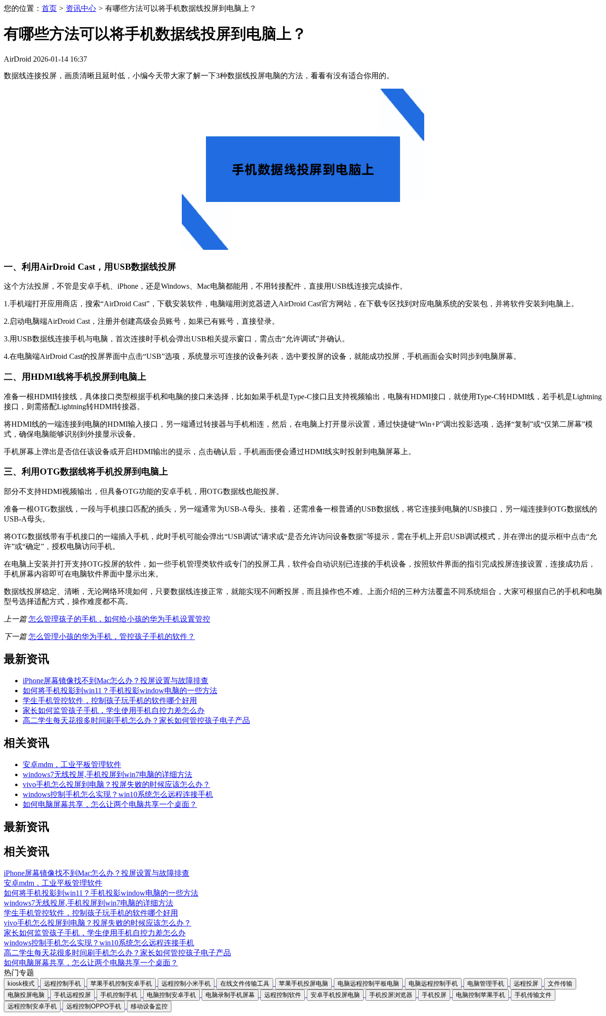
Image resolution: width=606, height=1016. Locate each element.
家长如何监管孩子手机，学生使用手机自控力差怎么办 (114, 710)
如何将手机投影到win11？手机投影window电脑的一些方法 (120, 690)
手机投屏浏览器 (390, 994)
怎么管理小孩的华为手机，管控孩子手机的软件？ (111, 636)
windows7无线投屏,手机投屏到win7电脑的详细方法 (107, 774)
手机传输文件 (533, 994)
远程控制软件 (282, 994)
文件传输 (560, 983)
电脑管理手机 (485, 983)
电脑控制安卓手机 (171, 994)
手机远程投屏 (72, 994)
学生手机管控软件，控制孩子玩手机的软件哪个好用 (110, 700)
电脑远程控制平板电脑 (368, 983)
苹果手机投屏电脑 (303, 983)
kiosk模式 (21, 983)
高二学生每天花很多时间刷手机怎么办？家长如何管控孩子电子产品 (136, 720)
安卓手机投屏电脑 (335, 994)
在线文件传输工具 (244, 983)
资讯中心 (81, 8)
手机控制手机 (118, 994)
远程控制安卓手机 (32, 1006)
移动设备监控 (149, 1006)
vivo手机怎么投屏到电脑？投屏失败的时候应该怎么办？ (116, 784)
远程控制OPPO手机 (93, 1006)
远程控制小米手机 (186, 983)
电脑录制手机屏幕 (230, 994)
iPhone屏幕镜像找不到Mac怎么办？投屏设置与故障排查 (115, 681)
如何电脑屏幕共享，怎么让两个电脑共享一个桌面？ (110, 804)
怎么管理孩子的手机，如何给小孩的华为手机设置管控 (119, 619)
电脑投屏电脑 (26, 994)
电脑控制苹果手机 (480, 994)
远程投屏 (526, 983)
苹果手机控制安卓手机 (121, 983)
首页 (49, 8)
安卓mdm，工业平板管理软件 (72, 764)
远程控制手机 (62, 983)
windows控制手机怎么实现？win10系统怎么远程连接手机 (118, 794)
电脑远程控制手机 (433, 983)
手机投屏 (434, 994)
